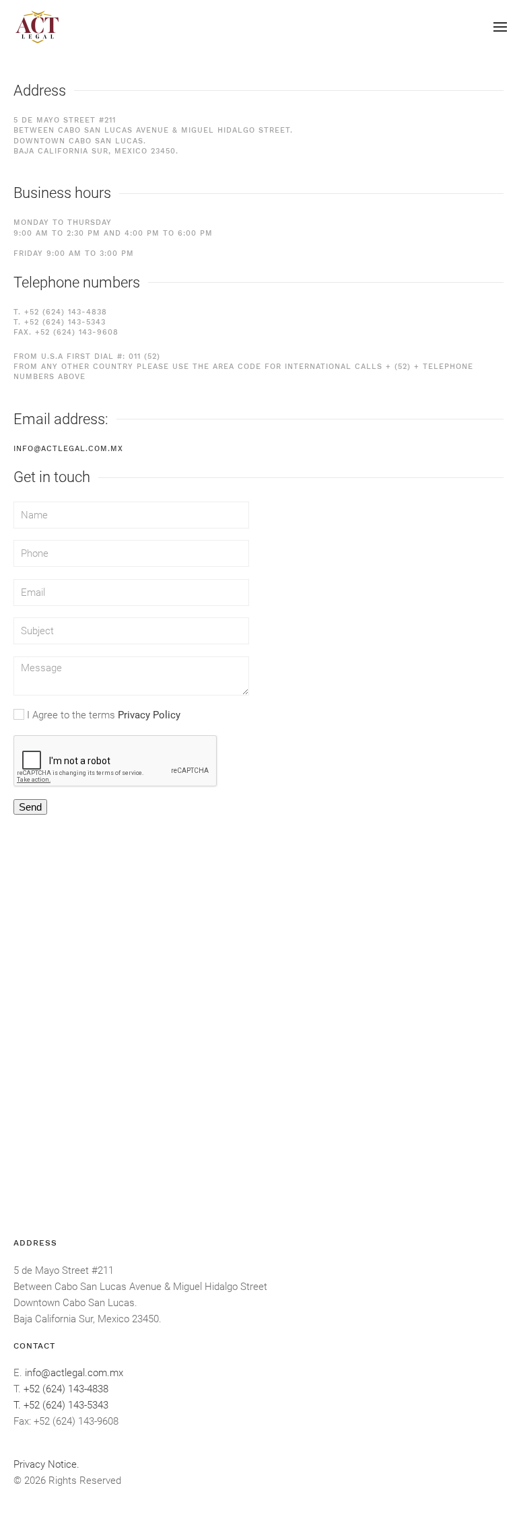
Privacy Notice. (46, 1464)
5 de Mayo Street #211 (63, 1270)
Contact (34, 1346)
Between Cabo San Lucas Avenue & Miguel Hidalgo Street (140, 1287)
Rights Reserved (84, 1480)
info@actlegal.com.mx (68, 448)
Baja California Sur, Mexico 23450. (87, 1319)
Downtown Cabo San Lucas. (75, 1303)
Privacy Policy (149, 715)
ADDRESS (35, 1243)
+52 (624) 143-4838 (66, 1389)
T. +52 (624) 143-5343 (59, 322)
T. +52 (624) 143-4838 (60, 312)
